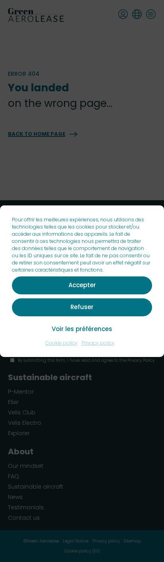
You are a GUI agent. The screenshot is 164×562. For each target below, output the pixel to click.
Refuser (82, 307)
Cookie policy (61, 342)
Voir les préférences (82, 329)
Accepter (82, 285)
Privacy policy (98, 342)
